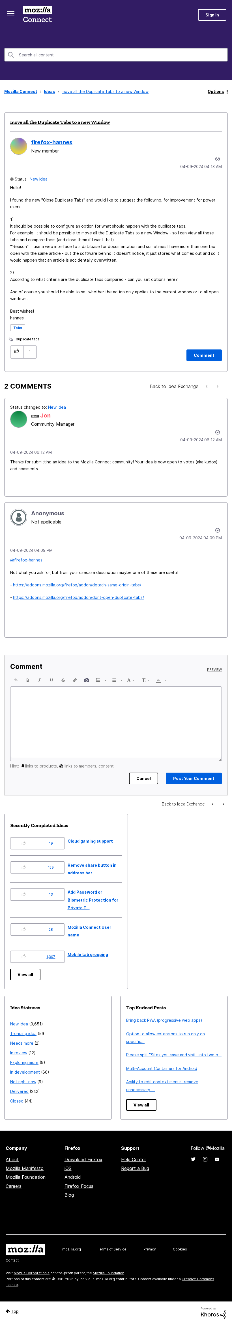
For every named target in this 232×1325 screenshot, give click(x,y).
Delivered (19, 1091)
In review (18, 1052)
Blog (69, 1195)
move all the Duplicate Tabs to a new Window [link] (105, 91)
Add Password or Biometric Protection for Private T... (93, 900)
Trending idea (23, 1033)
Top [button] (15, 1311)
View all (25, 974)
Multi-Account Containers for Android (161, 1068)
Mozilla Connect (37, 15)
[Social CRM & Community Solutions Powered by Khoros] (213, 1313)
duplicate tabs (28, 339)
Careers (14, 1186)
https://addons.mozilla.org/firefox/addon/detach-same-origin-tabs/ (77, 584)
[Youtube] (217, 1159)
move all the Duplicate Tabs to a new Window (60, 122)
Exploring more (24, 1062)
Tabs (17, 328)
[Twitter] (193, 1159)
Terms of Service (112, 1249)
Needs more (21, 1043)
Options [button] (216, 91)
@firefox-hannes (26, 559)
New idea (39, 179)
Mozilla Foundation (26, 1177)
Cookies (180, 1249)
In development (25, 1072)
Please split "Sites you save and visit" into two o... (174, 1054)
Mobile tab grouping (88, 954)
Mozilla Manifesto (25, 1168)
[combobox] (116, 55)
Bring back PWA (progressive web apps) (164, 1020)
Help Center (133, 1159)
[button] (16, 352)
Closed (16, 1101)
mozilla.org (71, 1249)
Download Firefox (83, 1159)
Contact (12, 1260)
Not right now (23, 1081)
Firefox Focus (79, 1186)
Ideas (49, 91)
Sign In (212, 14)
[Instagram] (205, 1159)
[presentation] (16, 680)
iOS (68, 1168)
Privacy (149, 1249)
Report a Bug (135, 1168)
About (12, 1159)
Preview (214, 669)
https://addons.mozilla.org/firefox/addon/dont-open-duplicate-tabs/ (78, 597)
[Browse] (11, 14)
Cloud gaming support (90, 841)
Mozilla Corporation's (32, 1273)
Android (73, 1177)
